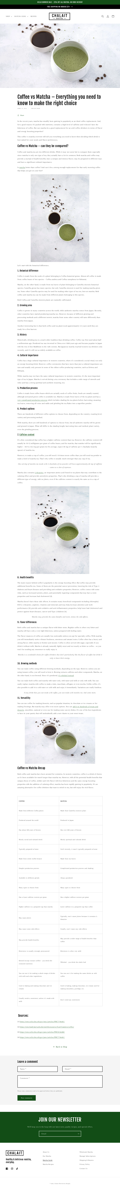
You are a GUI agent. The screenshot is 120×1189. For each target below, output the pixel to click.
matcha (22, 167)
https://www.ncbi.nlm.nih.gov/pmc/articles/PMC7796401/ (42, 1022)
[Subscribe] (78, 1134)
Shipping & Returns (87, 1160)
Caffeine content (26, 434)
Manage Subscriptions (88, 1156)
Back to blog (61, 1047)
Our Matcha (47, 1156)
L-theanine (39, 473)
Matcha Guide (47, 1160)
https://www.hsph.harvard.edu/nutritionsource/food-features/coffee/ (47, 1027)
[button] (8, 16)
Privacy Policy (85, 1164)
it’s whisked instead (66, 675)
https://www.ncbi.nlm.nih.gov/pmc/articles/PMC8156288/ (42, 1032)
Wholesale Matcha (86, 1152)
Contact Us (83, 1168)
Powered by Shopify (64, 1183)
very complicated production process (32, 400)
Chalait (56, 1183)
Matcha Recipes (48, 1164)
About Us (46, 1152)
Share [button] (22, 115)
